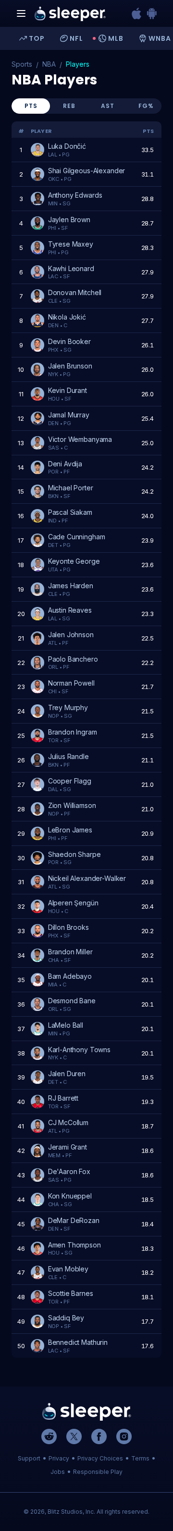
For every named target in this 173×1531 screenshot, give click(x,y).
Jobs (57, 1471)
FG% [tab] (146, 106)
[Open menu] (21, 13)
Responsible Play (98, 1471)
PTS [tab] (31, 106)
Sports (22, 64)
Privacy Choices (100, 1458)
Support (29, 1458)
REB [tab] (69, 106)
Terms (140, 1458)
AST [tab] (107, 106)
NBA (49, 64)
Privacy (59, 1458)
